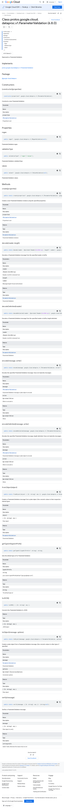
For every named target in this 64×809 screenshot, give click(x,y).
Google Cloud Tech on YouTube (54, 789)
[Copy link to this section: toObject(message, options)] (25, 632)
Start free (57, 7)
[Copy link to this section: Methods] (12, 184)
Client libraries (36, 7)
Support (20, 781)
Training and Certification (39, 791)
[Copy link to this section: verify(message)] (16, 698)
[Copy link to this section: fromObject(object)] (18, 488)
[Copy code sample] (60, 93)
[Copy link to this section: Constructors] (16, 85)
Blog (49, 778)
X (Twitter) (51, 783)
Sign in (60, 2)
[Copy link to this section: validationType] (14, 149)
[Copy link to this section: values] (8, 166)
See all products (6, 778)
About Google (5, 797)
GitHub (34, 778)
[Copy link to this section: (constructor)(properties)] (23, 89)
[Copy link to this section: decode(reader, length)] (21, 243)
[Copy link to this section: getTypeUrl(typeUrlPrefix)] (23, 544)
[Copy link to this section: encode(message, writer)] (23, 361)
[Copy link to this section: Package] (11, 74)
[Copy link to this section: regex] (8, 132)
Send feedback (55, 19)
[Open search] (40, 2)
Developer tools (20, 13)
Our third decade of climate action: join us (46, 797)
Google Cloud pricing (7, 781)
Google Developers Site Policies (47, 765)
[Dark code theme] (57, 93)
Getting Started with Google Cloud (38, 781)
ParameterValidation (9, 235)
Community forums (23, 778)
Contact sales (5, 787)
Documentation (10, 13)
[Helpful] (58, 13)
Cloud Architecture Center (38, 788)
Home (3, 13)
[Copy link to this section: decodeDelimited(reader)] (23, 307)
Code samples (36, 785)
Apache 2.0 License (24, 765)
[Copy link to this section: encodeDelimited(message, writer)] (30, 424)
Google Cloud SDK (12, 7)
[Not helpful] (61, 13)
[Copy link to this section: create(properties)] (18, 189)
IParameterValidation (9, 118)
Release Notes (21, 783)
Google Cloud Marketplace (5, 784)
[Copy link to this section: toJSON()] (10, 598)
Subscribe (29, 801)
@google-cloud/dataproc (9, 78)
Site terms (19, 797)
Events (50, 781)
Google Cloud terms (28, 797)
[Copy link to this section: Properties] (13, 128)
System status (21, 786)
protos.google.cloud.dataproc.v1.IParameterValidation (17, 68)
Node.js (25, 7)
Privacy (13, 797)
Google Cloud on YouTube (55, 786)
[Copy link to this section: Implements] (14, 64)
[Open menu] (2, 2)
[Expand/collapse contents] (11, 32)
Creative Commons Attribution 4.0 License (47, 763)
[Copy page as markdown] (9, 27)
